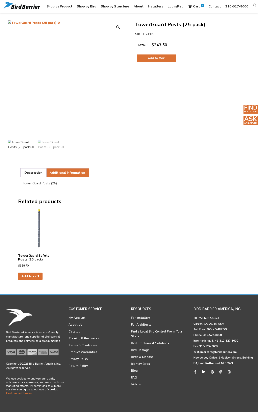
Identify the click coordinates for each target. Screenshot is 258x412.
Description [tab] (33, 172)
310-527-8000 (236, 6)
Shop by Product (59, 6)
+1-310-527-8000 (226, 341)
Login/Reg (175, 6)
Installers (155, 6)
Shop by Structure (115, 6)
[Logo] (21, 6)
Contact (214, 6)
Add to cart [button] (30, 276)
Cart (198, 6)
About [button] (139, 6)
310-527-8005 (208, 346)
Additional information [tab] (67, 172)
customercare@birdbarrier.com (215, 352)
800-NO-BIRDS (216, 329)
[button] (255, 6)
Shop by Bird (86, 6)
